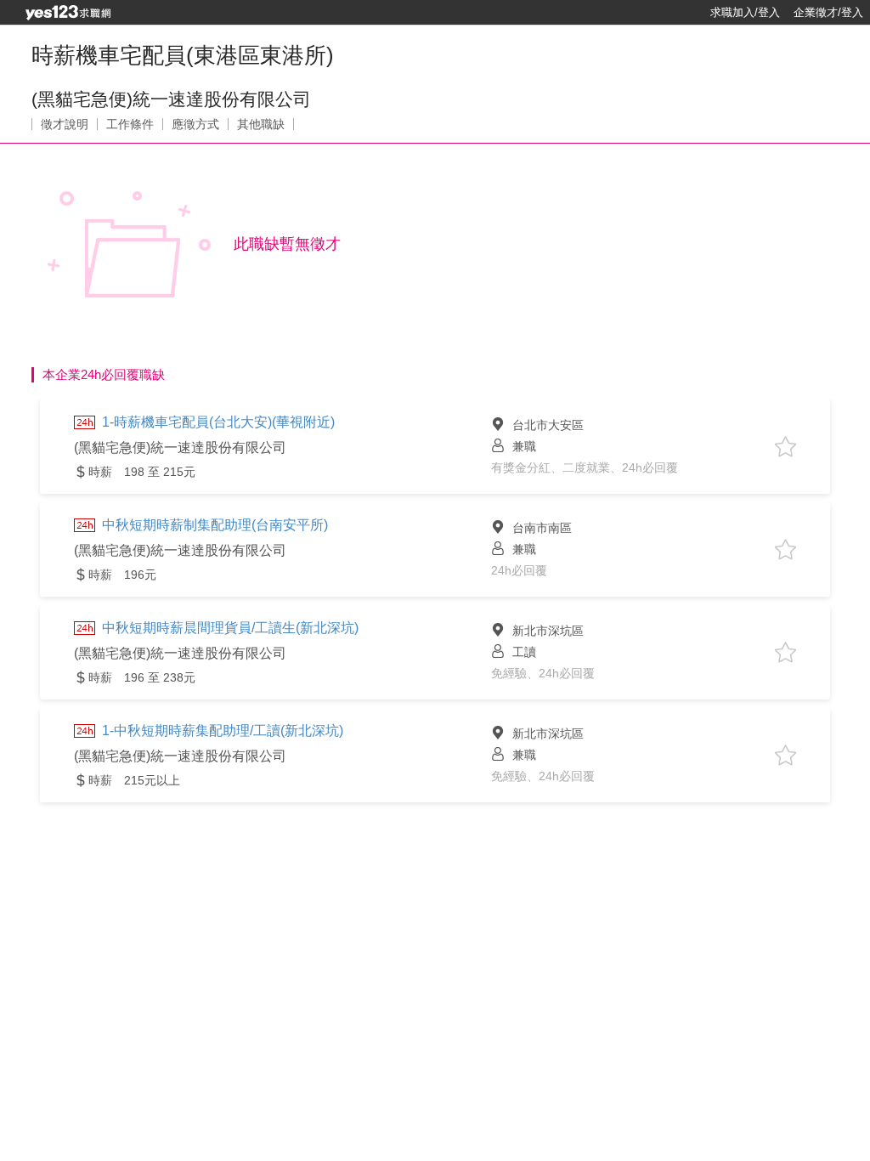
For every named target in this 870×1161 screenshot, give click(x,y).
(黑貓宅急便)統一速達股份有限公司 (171, 99)
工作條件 (130, 124)
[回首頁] (67, 12)
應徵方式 (195, 124)
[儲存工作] (785, 446)
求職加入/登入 (745, 12)
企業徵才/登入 (828, 12)
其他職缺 (261, 124)
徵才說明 (64, 124)
